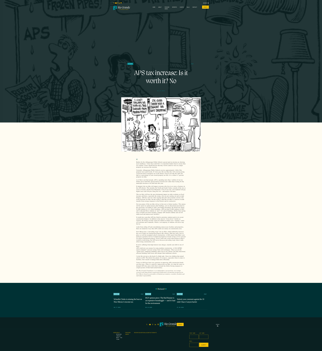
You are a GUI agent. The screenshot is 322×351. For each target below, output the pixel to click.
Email (191, 341)
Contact (194, 7)
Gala (188, 7)
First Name (192, 333)
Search (205, 3)
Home (154, 7)
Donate (205, 7)
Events (182, 7)
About (160, 7)
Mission (119, 334)
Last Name (202, 333)
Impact (118, 336)
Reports (174, 7)
